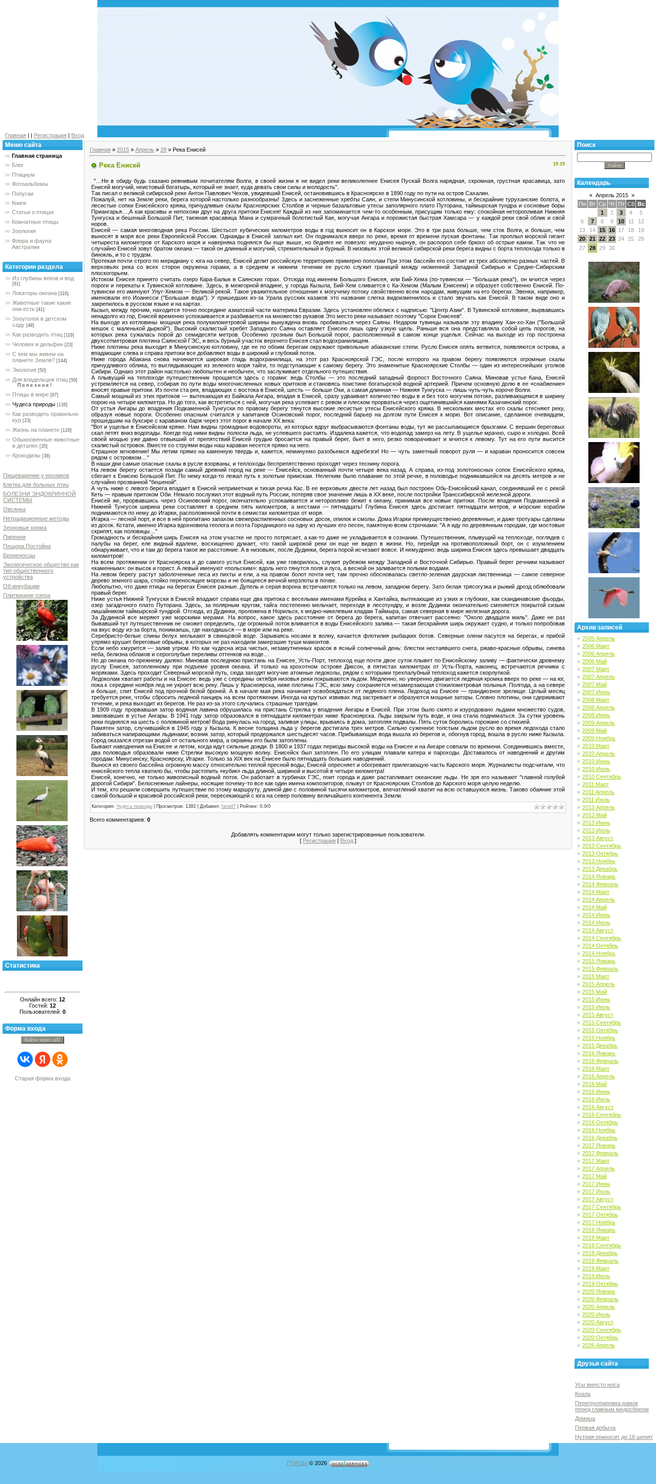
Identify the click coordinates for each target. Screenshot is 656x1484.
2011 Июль (596, 800)
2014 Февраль (600, 884)
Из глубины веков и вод (43, 278)
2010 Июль (596, 769)
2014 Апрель (598, 899)
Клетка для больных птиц (36, 485)
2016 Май (594, 1084)
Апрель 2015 (612, 195)
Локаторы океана (34, 293)
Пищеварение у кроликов (36, 475)
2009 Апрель (598, 723)
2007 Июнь (596, 692)
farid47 (228, 806)
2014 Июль (596, 922)
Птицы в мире (30, 394)
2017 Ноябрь (599, 1222)
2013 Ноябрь (599, 861)
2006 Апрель (598, 654)
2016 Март (595, 1068)
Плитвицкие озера (26, 595)
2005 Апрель (598, 638)
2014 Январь (599, 876)
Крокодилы (26, 455)
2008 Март (595, 700)
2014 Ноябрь (599, 953)
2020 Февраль (600, 1299)
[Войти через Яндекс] (42, 1059)
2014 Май (594, 907)
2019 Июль (596, 1276)
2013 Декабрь (600, 869)
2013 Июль (596, 830)
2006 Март (595, 646)
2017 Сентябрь (601, 1207)
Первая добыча (595, 1428)
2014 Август (597, 930)
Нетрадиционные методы (36, 518)
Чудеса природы (33, 404)
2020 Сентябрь (601, 1330)
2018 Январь (599, 1230)
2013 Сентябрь (601, 846)
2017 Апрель (598, 1168)
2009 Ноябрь (599, 738)
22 (602, 239)
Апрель (144, 150)
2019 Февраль (600, 1261)
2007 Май (594, 684)
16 (612, 230)
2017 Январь (599, 1145)
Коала (582, 1394)
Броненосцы (19, 555)
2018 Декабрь (600, 1253)
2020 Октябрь (600, 1337)
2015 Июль (596, 1007)
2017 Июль (596, 1191)
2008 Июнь (596, 715)
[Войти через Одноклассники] (60, 1059)
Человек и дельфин (37, 344)
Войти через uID (42, 1039)
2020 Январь (599, 1291)
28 (163, 150)
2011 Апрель (598, 792)
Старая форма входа (42, 1078)
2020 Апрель (598, 1307)
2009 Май (594, 730)
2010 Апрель (598, 753)
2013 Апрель (598, 807)
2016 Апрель (598, 1076)
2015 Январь (599, 961)
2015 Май (594, 992)
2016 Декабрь (600, 1138)
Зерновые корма (25, 528)
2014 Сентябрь (601, 938)
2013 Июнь (596, 823)
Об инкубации (21, 586)
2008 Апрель (598, 707)
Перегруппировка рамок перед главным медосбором (612, 1406)
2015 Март (595, 976)
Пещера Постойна (27, 546)
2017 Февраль (600, 1153)
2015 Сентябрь (601, 1022)
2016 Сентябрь (601, 1115)
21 (592, 239)
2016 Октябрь (600, 1122)
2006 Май (594, 661)
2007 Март (595, 669)
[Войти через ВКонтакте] (25, 1059)
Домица (585, 1418)
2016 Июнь (596, 1092)
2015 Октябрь (600, 1030)
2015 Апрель (598, 984)
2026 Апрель (598, 1345)
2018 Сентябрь (601, 1245)
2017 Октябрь (600, 1214)
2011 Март (595, 784)
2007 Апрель (598, 677)
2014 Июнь (596, 915)
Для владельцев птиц (40, 380)
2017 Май (594, 1176)
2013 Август (597, 838)
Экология (24, 370)
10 (621, 221)
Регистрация (50, 135)
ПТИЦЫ (297, 1463)
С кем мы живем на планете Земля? (38, 357)
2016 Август (597, 1107)
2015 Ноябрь (599, 1038)
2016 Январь (599, 1053)
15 (602, 230)
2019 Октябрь (600, 1284)
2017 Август (597, 1199)
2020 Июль (596, 1314)
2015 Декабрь (600, 1045)
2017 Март (595, 1161)
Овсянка (14, 509)
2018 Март (595, 1238)
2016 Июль (596, 1099)
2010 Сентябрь (601, 777)
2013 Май (594, 815)
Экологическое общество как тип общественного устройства (41, 570)
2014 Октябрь (600, 946)
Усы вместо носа (597, 1385)
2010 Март (595, 746)
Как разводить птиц (37, 334)
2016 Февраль (600, 1061)
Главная (15, 135)
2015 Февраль (600, 969)
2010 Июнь (596, 761)
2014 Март (595, 892)
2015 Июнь (596, 999)
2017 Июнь (596, 1184)
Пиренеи (14, 537)
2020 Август (597, 1322)
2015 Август (597, 1015)
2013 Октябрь (600, 853)
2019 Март (595, 1268)
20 (582, 239)
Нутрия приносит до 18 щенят (614, 1437)
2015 (123, 150)
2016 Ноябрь (599, 1130)
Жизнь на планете (35, 430)
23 (612, 239)
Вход (77, 135)
